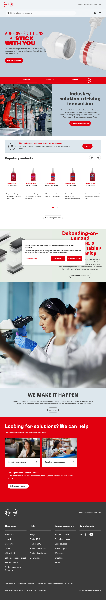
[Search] (8, 13)
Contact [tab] (74, 80)
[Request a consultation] (22, 452)
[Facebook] (85, 534)
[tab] (53, 207)
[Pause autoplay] (88, 80)
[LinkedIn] (81, 534)
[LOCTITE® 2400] (53, 185)
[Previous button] (90, 157)
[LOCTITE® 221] (13, 185)
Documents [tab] (50, 80)
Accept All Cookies (74, 258)
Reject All (57, 258)
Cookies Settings (31, 258)
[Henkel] (11, 512)
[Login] (95, 13)
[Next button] (97, 157)
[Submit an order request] (59, 452)
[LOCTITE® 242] (92, 185)
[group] (53, 50)
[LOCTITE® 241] (72, 185)
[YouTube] (91, 534)
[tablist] (50, 80)
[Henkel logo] (8, 4)
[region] (54, 252)
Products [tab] (27, 80)
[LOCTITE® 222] (33, 185)
